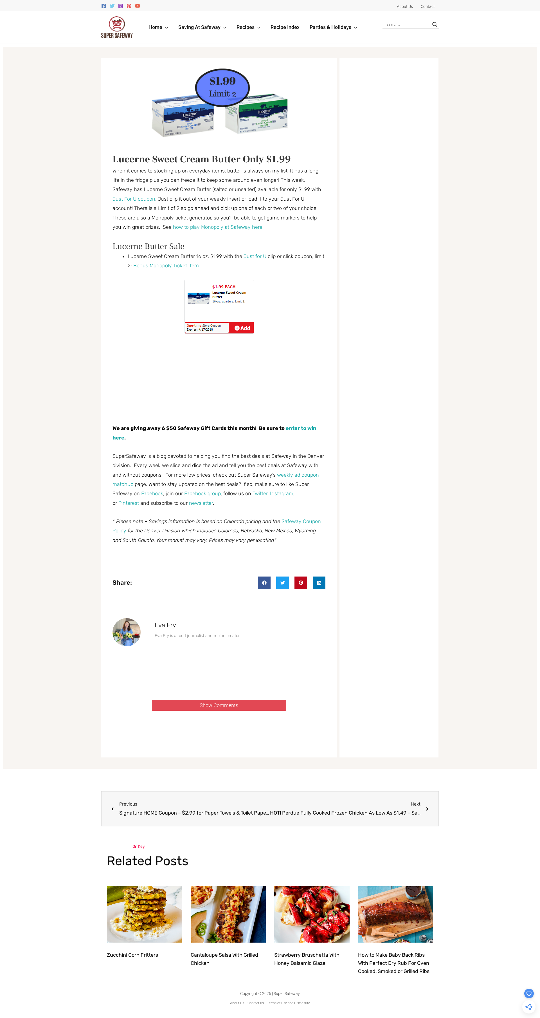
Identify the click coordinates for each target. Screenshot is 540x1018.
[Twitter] (112, 5)
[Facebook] (103, 5)
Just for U (255, 256)
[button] (165, 27)
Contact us (256, 1003)
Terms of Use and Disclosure (288, 1003)
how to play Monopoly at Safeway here (217, 227)
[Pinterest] (129, 5)
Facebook (152, 493)
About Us (237, 1003)
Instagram (281, 493)
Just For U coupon (133, 199)
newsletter (201, 503)
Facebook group (202, 493)
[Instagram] (120, 5)
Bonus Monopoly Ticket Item (166, 266)
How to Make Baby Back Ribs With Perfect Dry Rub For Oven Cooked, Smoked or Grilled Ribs (393, 963)
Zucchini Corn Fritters (132, 955)
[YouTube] (137, 5)
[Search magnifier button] (435, 24)
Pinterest (129, 503)
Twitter (260, 493)
